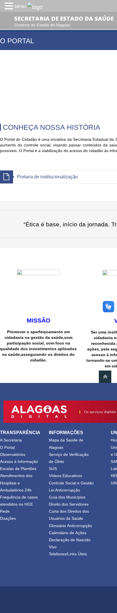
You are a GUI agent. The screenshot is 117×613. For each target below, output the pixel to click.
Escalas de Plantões (18, 468)
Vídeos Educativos (65, 475)
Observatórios (12, 454)
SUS (53, 468)
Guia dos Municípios (67, 497)
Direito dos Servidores (69, 504)
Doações (8, 518)
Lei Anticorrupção (64, 490)
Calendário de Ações (67, 532)
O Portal (7, 447)
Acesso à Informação (19, 461)
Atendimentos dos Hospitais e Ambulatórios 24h (16, 482)
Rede (5, 511)
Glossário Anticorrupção (70, 525)
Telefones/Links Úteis (68, 554)
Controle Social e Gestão (71, 483)
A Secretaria (11, 440)
